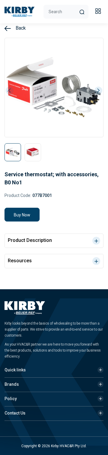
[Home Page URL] (19, 11)
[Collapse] (99, 11)
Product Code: (17, 195)
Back (20, 28)
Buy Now (22, 215)
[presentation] (10, 90)
